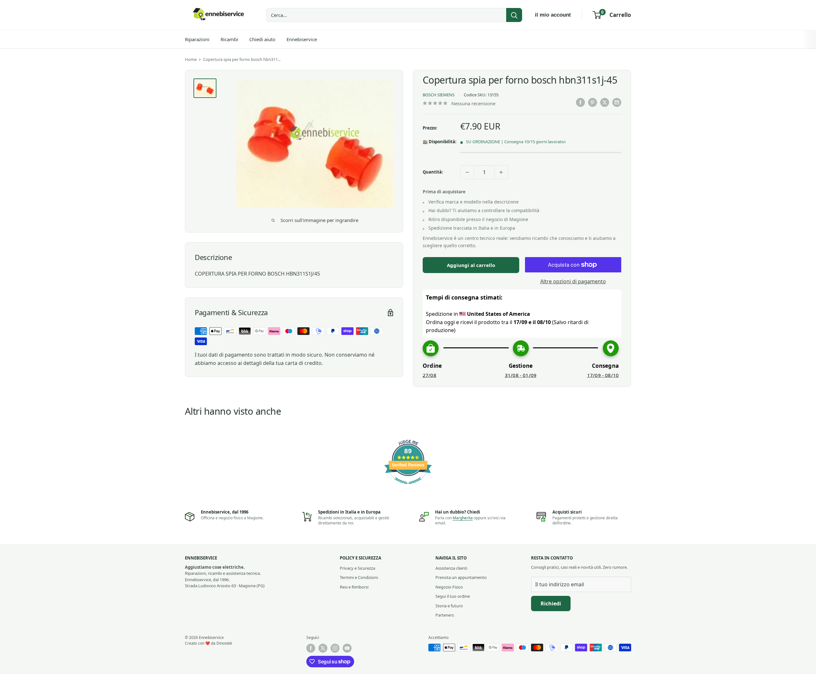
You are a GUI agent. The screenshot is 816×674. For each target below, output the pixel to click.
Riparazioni (197, 39)
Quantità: (433, 172)
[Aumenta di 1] (501, 172)
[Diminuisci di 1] (467, 172)
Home (191, 59)
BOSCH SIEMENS (439, 95)
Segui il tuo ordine (452, 596)
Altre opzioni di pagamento (573, 281)
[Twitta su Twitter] (604, 102)
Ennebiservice (302, 39)
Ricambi (229, 39)
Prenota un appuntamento (461, 577)
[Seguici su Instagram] (335, 648)
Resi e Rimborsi (354, 587)
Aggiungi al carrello (471, 265)
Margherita (463, 518)
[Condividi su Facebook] (580, 102)
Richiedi (551, 603)
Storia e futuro (449, 606)
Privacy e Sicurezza (357, 568)
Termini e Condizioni (359, 577)
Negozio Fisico (449, 587)
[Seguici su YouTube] (347, 648)
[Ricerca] (514, 15)
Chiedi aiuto (262, 39)
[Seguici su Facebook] (310, 648)
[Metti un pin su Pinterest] (592, 102)
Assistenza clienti (451, 568)
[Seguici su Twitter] (322, 648)
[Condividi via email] (616, 102)
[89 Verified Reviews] (408, 487)
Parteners (444, 615)
